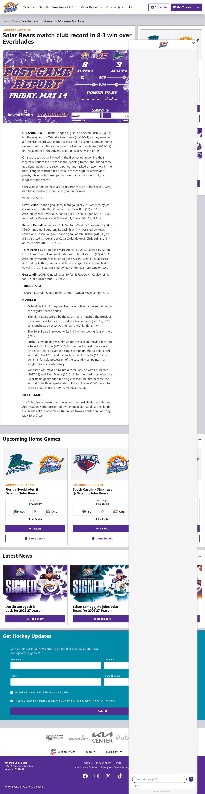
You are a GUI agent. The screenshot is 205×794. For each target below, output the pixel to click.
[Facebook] (85, 775)
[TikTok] (119, 775)
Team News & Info (63, 7)
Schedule (161, 7)
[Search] (131, 7)
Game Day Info (90, 7)
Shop (42, 7)
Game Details (37, 538)
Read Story (37, 619)
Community (113, 7)
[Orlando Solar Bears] (11, 7)
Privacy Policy (103, 762)
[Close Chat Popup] (194, 43)
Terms (117, 762)
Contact (88, 762)
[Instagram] (96, 775)
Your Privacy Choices (86, 767)
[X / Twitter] (108, 775)
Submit (102, 711)
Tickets (27, 7)
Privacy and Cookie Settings (115, 767)
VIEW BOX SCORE (33, 198)
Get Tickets (184, 7)
